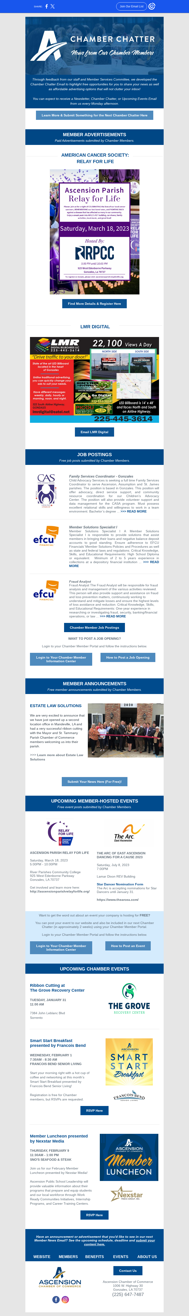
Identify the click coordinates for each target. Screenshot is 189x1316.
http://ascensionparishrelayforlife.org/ (60, 891)
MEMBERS (68, 1257)
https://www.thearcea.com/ (118, 899)
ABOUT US (147, 1257)
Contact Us (128, 1271)
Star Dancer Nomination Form (120, 884)
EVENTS (120, 1257)
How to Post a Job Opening (128, 657)
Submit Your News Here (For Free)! (95, 781)
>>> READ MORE (134, 511)
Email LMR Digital (94, 432)
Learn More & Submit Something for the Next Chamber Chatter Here (95, 115)
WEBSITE (41, 1257)
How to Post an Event (128, 946)
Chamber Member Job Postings (94, 627)
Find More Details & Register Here (94, 303)
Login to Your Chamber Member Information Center (61, 659)
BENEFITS (94, 1257)
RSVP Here (94, 1110)
